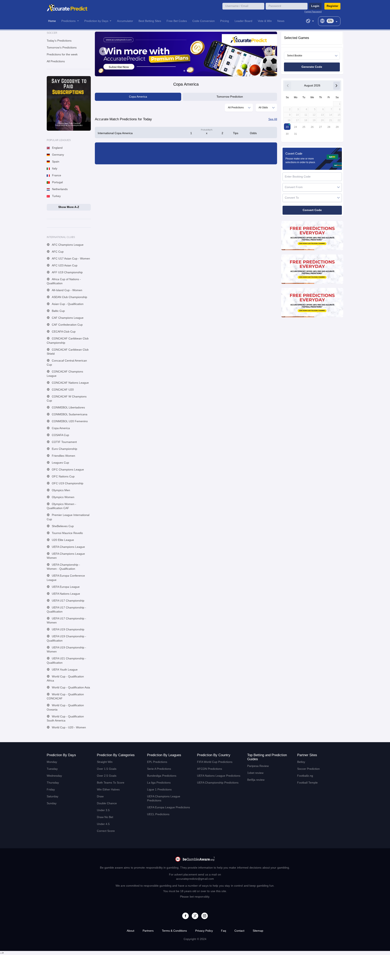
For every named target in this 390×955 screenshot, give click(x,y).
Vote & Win (265, 21)
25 (303, 127)
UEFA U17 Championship (67, 600)
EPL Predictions (157, 761)
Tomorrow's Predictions (62, 47)
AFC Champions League (67, 244)
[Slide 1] (184, 71)
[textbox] (311, 187)
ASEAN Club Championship (69, 297)
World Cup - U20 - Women (68, 727)
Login (315, 6)
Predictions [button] (68, 21)
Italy (54, 168)
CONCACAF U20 (62, 389)
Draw (100, 796)
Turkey (56, 196)
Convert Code (312, 210)
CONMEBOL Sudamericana (69, 414)
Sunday (51, 803)
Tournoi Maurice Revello (67, 533)
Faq (223, 930)
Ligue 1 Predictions (159, 789)
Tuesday (52, 768)
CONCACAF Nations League (70, 382)
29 (337, 127)
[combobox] (239, 108)
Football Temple (307, 782)
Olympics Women (62, 497)
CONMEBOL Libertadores (68, 407)
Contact (239, 930)
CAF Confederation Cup (67, 324)
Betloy (301, 761)
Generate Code (311, 66)
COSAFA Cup (60, 435)
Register (332, 6)
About (130, 930)
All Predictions (56, 61)
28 (328, 127)
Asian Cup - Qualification (67, 304)
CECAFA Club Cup (63, 331)
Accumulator (125, 21)
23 (287, 127)
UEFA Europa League (65, 586)
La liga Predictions (159, 782)
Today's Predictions (59, 40)
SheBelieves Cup (62, 526)
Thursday (53, 782)
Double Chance (107, 803)
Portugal (57, 182)
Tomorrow (230, 96)
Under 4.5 (103, 824)
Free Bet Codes (177, 21)
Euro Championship (64, 448)
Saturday (52, 796)
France (56, 175)
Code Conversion (203, 21)
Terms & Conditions (174, 930)
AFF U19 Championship (67, 272)
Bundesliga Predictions (161, 775)
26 (312, 127)
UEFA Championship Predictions (217, 782)
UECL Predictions (158, 814)
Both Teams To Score (110, 782)
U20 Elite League (62, 540)
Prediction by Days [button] (96, 21)
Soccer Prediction (308, 768)
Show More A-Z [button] (68, 207)
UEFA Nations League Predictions (218, 775)
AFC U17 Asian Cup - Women (70, 258)
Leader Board (243, 21)
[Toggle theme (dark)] (310, 20)
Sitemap (258, 930)
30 (287, 133)
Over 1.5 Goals (106, 768)
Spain (55, 161)
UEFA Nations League (65, 593)
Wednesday (54, 775)
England (57, 147)
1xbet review (255, 772)
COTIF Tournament (64, 442)
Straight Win (105, 761)
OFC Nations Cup (63, 476)
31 (295, 133)
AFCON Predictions (209, 768)
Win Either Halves (108, 789)
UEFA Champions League (68, 546)
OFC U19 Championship (67, 483)
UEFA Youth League (64, 669)
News (280, 21)
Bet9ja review (255, 779)
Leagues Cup (60, 462)
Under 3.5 (103, 810)
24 (295, 127)
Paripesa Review (258, 766)
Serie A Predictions (159, 768)
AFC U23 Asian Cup (64, 265)
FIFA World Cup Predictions (214, 761)
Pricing (224, 21)
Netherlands (59, 189)
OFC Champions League (67, 469)
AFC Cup (57, 251)
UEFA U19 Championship (67, 629)
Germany (57, 154)
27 (320, 127)
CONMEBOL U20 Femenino (69, 421)
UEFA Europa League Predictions (168, 807)
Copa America (60, 428)
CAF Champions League (67, 317)
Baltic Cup (58, 310)
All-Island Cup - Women (66, 290)
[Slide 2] (187, 71)
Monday (52, 761)
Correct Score (106, 830)
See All (272, 119)
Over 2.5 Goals (106, 775)
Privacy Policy (204, 930)
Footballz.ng (305, 775)
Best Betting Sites (150, 21)
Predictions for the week (62, 54)
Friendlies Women (63, 455)
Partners (148, 930)
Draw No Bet (105, 817)
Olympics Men (60, 490)
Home (52, 21)
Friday (51, 789)
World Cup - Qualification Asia (70, 687)
